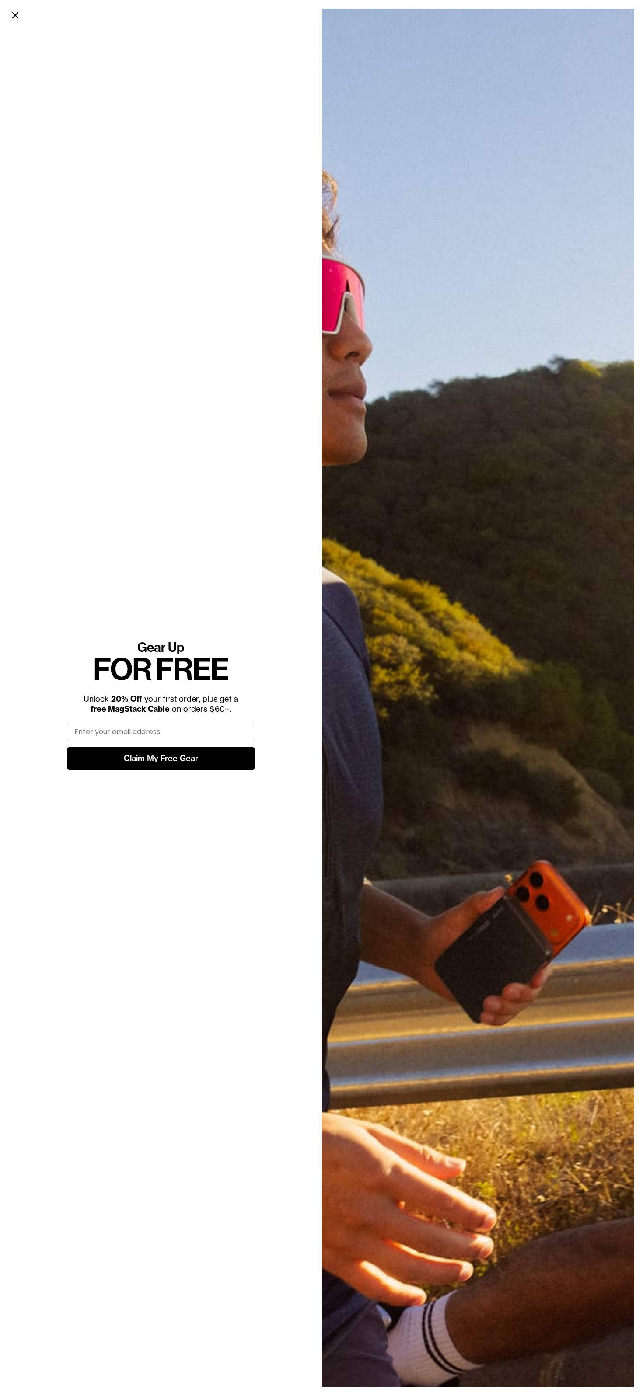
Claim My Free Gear (161, 758)
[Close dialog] (15, 15)
